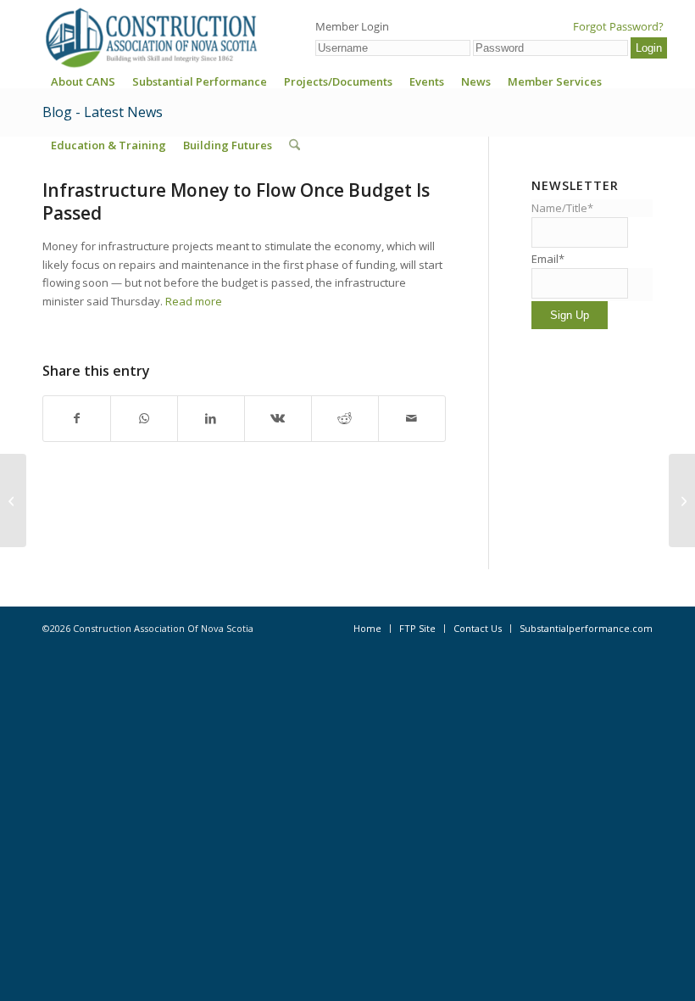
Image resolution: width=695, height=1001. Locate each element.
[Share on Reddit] (345, 418)
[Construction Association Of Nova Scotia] (150, 37)
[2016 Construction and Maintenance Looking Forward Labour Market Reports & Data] (13, 500)
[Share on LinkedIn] (211, 418)
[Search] (295, 145)
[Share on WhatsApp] (144, 418)
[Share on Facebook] (76, 418)
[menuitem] (83, 87)
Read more (193, 301)
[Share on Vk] (278, 418)
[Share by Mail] (412, 418)
